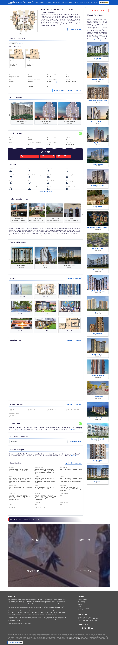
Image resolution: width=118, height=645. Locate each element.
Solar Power (50, 175)
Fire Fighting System (53, 169)
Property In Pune (82, 603)
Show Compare (16, 642)
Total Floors (12, 138)
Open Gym (12, 175)
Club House (31, 181)
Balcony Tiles (13, 467)
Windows (37, 493)
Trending (48, 2)
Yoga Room (12, 181)
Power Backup (51, 181)
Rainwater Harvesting (34, 175)
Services (65, 2)
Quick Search (81, 601)
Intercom (12, 507)
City (48, 85)
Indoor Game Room (33, 187)
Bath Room (69, 138)
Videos (76, 2)
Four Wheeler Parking (34, 142)
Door (10, 476)
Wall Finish (12, 493)
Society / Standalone (34, 79)
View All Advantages (46, 191)
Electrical (37, 476)
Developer (12, 75)
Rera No (68, 79)
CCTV (11, 169)
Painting (36, 485)
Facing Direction (52, 142)
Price (67, 75)
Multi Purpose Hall (71, 187)
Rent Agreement (48, 156)
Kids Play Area (51, 187)
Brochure (74, 279)
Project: (44, 12)
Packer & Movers (64, 156)
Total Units (12, 409)
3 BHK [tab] (19, 43)
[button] (20, 34)
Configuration (32, 75)
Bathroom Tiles (38, 467)
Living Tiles (12, 485)
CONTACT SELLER (75, 90)
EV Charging (69, 181)
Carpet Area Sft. (51, 138)
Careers (80, 604)
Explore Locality (75, 441)
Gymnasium (12, 187)
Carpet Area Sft (51, 75)
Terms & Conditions (83, 608)
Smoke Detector (64, 502)
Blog (70, 2)
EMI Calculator (99, 10)
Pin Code (31, 85)
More (72, 429)
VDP (10, 502)
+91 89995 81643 (86, 617)
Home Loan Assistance (30, 156)
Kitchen (62, 476)
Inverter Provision (39, 507)
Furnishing (69, 142)
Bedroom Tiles (64, 467)
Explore (48, 235)
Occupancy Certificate (72, 409)
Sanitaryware (63, 485)
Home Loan (56, 2)
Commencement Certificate (14, 414)
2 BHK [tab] (12, 43)
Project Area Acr (52, 409)
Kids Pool (68, 169)
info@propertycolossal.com (89, 620)
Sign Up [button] (85, 2)
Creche (30, 169)
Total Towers (32, 409)
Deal (59, 90)
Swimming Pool (70, 175)
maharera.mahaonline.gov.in (74, 638)
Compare (75, 29)
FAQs (79, 606)
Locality (11, 79)
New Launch (40, 2)
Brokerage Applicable (15, 85)
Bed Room (12, 142)
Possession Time (52, 79)
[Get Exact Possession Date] (56, 82)
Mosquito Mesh (64, 493)
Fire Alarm (37, 502)
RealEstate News (82, 599)
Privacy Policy (81, 610)
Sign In (94, 2)
